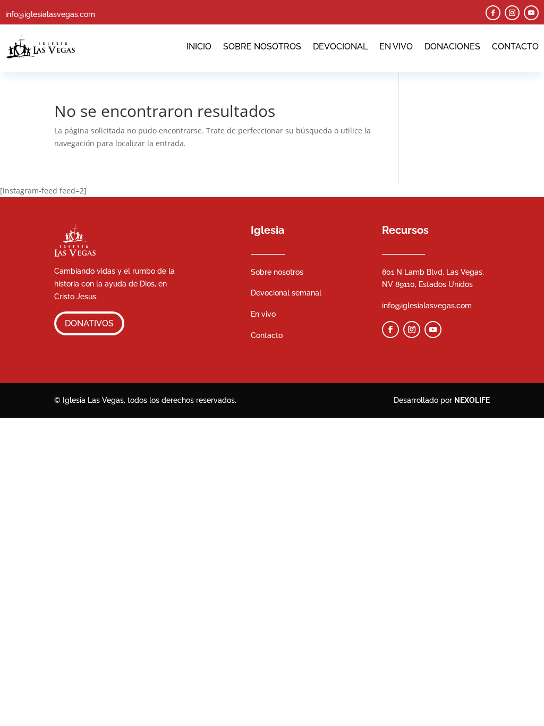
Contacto (515, 46)
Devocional (340, 46)
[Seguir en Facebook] (493, 12)
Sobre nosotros (262, 46)
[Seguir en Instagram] (512, 12)
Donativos (89, 323)
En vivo (396, 46)
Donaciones (452, 46)
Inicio (198, 46)
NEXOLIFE (472, 400)
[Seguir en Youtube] (531, 12)
